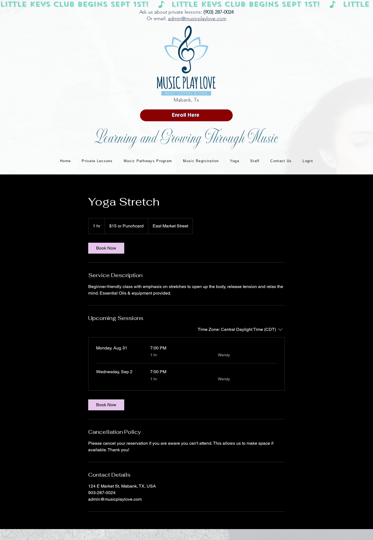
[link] (106, 248)
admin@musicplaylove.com (197, 19)
